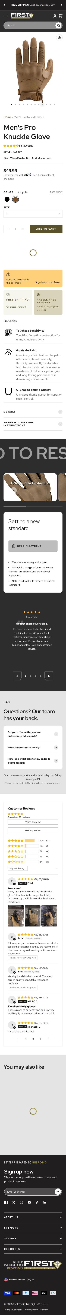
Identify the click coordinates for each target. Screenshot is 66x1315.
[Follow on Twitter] (13, 1202)
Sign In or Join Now (47, 282)
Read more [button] (14, 902)
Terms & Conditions (13, 1310)
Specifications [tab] (29, 546)
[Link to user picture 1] (16, 915)
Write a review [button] (33, 821)
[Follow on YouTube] (29, 1202)
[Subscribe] (58, 1191)
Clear (51, 25)
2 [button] (25, 1039)
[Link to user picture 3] (49, 915)
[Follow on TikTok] (37, 1202)
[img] (26, 879)
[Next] (61, 5)
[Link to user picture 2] (32, 915)
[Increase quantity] (22, 229)
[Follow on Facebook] (6, 1202)
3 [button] (33, 1039)
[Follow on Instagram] (21, 1202)
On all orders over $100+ (33, 4)
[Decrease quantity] (8, 229)
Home (7, 117)
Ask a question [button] (33, 830)
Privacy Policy (31, 1310)
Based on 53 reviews (19, 817)
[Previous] (4, 5)
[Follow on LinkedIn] (44, 1202)
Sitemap (44, 1310)
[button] (11, 145)
